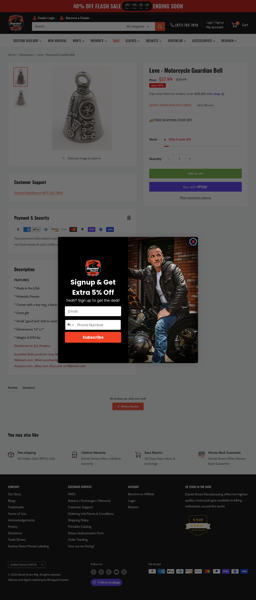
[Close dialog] (193, 241)
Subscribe (93, 337)
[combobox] (70, 325)
